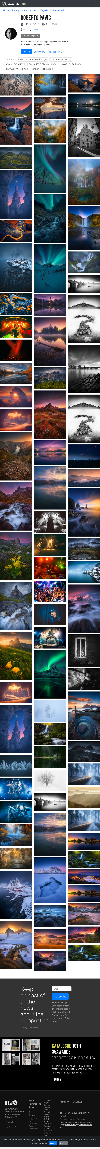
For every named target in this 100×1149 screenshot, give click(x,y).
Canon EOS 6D (61, 59)
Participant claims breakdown (33, 1121)
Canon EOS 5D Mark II (42, 64)
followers (32, 24)
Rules (31, 1107)
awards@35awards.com (29, 1028)
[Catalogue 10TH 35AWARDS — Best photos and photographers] (21, 1052)
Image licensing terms (12, 1127)
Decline (63, 1143)
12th (22, 3)
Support (33, 1115)
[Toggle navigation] (92, 3)
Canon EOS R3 (16, 64)
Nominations (35, 1103)
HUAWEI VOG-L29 (17, 69)
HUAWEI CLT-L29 (70, 64)
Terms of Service (85, 1125)
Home (6, 10)
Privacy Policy (9, 1122)
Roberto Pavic (57, 10)
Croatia (34, 10)
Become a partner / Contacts (72, 1119)
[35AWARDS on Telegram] (15, 1103)
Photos (26, 51)
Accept (53, 1143)
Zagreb (44, 10)
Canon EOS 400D (43, 69)
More (57, 1080)
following (52, 24)
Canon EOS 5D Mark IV (33, 59)
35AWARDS (39, 51)
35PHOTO (57, 51)
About (32, 1100)
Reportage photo (30, 35)
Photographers (19, 10)
